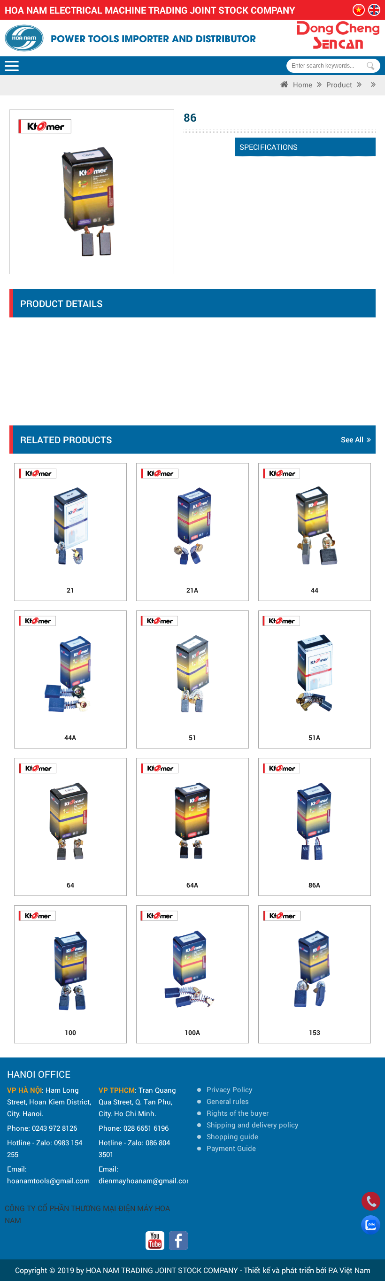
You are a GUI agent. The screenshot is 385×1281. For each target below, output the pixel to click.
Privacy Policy (230, 1089)
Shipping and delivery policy (253, 1124)
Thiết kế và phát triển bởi (285, 1270)
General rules (228, 1101)
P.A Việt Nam (349, 1270)
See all (352, 439)
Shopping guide (232, 1136)
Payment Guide (231, 1148)
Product (339, 84)
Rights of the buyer (238, 1113)
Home (302, 84)
